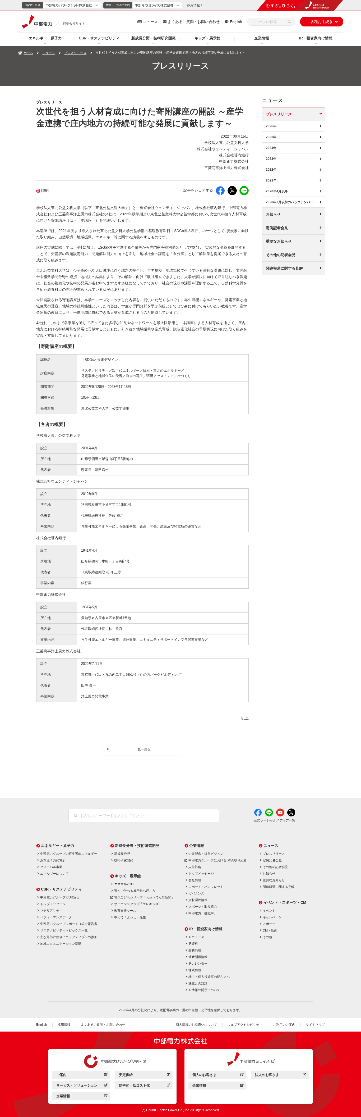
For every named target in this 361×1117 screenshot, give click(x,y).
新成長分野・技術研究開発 (153, 38)
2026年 (271, 126)
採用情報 (64, 1025)
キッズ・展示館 (207, 38)
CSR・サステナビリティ (99, 38)
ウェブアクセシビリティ (245, 1025)
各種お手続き (322, 22)
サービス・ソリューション (82, 1086)
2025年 (271, 137)
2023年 (271, 159)
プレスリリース (75, 53)
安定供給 (144, 1075)
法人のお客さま (280, 1075)
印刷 (45, 191)
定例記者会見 (277, 228)
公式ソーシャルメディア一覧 (274, 820)
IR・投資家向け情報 (315, 38)
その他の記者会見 (280, 255)
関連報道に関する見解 (284, 268)
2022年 (271, 169)
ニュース (150, 22)
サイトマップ (315, 1025)
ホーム (28, 53)
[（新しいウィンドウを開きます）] (112, 1061)
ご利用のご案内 (284, 1025)
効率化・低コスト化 (144, 1086)
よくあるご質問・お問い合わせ (194, 22)
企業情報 (261, 38)
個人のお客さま (218, 1075)
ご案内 (82, 1075)
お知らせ (273, 214)
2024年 (271, 148)
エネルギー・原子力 (45, 38)
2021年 (271, 180)
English (236, 22)
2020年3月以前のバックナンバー (289, 202)
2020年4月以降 (277, 191)
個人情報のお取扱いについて (196, 1025)
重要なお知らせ (279, 241)
